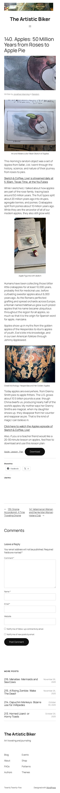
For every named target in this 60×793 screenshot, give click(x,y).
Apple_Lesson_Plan (13, 451)
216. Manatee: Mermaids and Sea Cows (21, 681)
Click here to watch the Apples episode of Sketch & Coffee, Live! (28, 428)
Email (7, 604)
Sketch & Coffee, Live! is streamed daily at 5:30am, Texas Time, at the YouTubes (28, 180)
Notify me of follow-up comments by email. (25, 629)
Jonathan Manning (22, 94)
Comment (9, 558)
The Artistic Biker (30, 19)
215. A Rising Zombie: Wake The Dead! (20, 692)
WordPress (51, 787)
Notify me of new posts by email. (21, 634)
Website (7, 616)
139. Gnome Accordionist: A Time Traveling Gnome (14, 512)
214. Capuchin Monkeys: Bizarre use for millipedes (22, 703)
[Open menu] (30, 26)
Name (7, 591)
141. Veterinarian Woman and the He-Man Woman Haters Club (41, 512)
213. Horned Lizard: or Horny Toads (16, 715)
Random (35, 94)
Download (35, 451)
